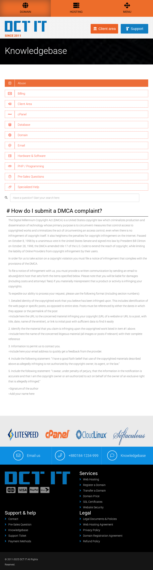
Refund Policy (91, 541)
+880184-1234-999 (83, 455)
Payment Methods (19, 541)
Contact (13, 519)
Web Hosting (91, 479)
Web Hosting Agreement (98, 524)
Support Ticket (17, 535)
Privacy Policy (91, 530)
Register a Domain (94, 485)
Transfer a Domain (94, 490)
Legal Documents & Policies (100, 519)
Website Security (93, 507)
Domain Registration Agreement (103, 535)
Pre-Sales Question (19, 524)
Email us (33, 455)
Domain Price (91, 496)
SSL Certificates (92, 501)
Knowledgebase (133, 455)
